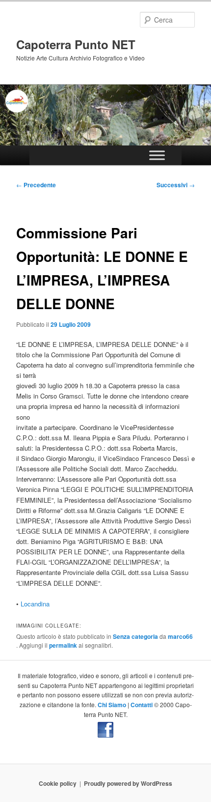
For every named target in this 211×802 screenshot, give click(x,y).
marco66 (180, 636)
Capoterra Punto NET (75, 44)
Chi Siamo (112, 704)
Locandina (35, 603)
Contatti (142, 704)
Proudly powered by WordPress (128, 783)
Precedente (36, 184)
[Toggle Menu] (157, 155)
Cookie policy (58, 783)
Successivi (176, 184)
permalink (63, 645)
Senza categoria (135, 636)
